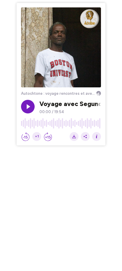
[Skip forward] (48, 136)
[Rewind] (25, 136)
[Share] (85, 136)
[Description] (96, 136)
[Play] (28, 106)
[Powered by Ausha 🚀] (98, 93)
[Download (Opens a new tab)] (74, 136)
